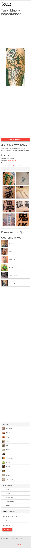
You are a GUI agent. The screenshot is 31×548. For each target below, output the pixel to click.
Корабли (11, 243)
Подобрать (7, 529)
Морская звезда (13, 275)
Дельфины (12, 259)
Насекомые (9, 432)
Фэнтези (8, 454)
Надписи (18, 165)
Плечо (12, 163)
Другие (11, 267)
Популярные (9, 497)
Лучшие (7, 493)
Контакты (18, 544)
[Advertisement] (15, 32)
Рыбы (7, 441)
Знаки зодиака (10, 479)
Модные (7, 505)
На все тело (9, 475)
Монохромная (12, 160)
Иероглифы (11, 165)
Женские (8, 471)
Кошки (10, 251)
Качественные (9, 501)
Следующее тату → (15, 140)
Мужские (8, 466)
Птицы (8, 437)
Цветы (8, 445)
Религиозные (9, 458)
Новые (7, 489)
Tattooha (7, 4)
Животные (9, 428)
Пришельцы (12, 283)
